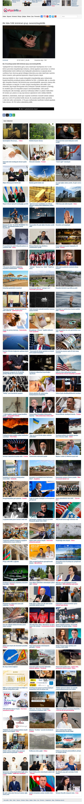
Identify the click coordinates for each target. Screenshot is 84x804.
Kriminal (14, 16)
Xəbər (4, 16)
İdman (29, 16)
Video (10, 800)
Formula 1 (37, 16)
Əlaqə (53, 800)
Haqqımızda (48, 800)
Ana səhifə (6, 800)
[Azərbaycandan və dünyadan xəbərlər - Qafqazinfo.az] (12, 10)
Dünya (19, 16)
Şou (32, 16)
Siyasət (9, 16)
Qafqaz (24, 16)
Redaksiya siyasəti (59, 800)
